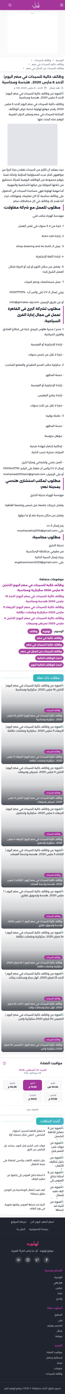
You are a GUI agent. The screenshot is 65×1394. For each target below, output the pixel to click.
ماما (60, 1293)
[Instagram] (27, 1260)
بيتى (60, 1320)
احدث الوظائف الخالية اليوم (46, 664)
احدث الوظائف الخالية (49, 658)
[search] (10, 5)
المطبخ (58, 1314)
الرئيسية (58, 1277)
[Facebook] (46, 1260)
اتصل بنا (21, 1229)
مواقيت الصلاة (54, 1352)
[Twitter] (37, 1260)
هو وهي (58, 1282)
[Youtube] (18, 1260)
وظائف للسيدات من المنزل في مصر (41, 651)
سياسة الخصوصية (38, 1229)
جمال (59, 1330)
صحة (59, 1363)
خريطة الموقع (18, 1221)
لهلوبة (46, 631)
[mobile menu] (61, 5)
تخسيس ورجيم (54, 1325)
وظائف (33, 631)
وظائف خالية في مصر (49, 638)
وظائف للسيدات (54, 1373)
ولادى (59, 1298)
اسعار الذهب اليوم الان (42, 1221)
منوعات (58, 1368)
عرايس (59, 1288)
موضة (58, 1336)
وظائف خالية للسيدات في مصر (44, 644)
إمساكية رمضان (54, 1357)
